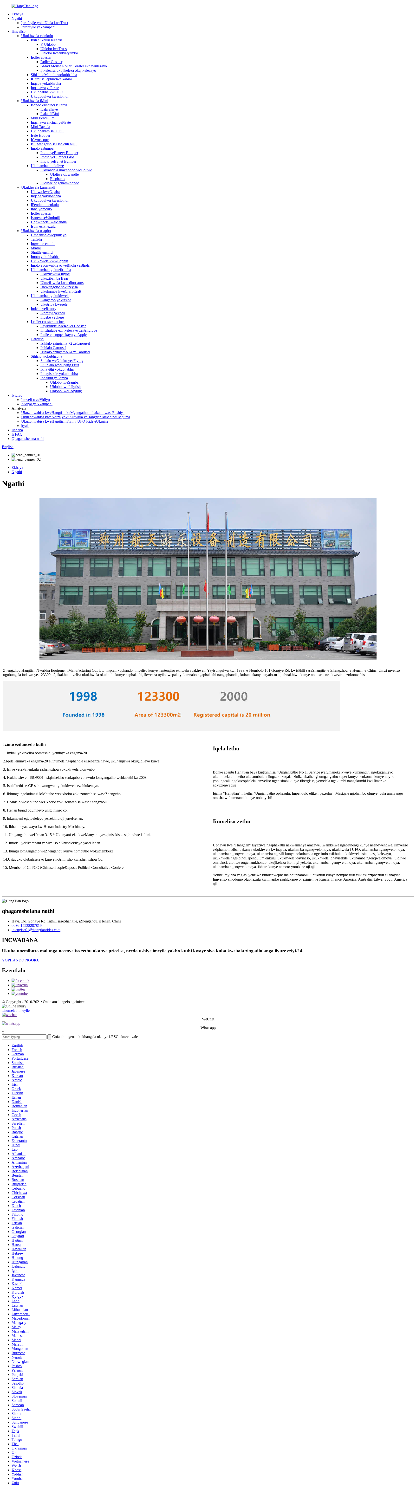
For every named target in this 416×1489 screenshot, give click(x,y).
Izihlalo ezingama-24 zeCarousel (65, 352)
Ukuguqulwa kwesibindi (49, 96)
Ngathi (17, 18)
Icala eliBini (49, 114)
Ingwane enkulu (43, 244)
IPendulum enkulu (45, 205)
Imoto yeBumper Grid (57, 157)
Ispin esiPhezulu (43, 226)
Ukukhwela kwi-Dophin (49, 261)
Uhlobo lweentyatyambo (59, 53)
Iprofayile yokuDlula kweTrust (44, 23)
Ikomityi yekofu (52, 313)
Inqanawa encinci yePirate (51, 122)
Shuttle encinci (42, 252)
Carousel (37, 339)
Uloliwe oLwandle (64, 174)
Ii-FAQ (17, 434)
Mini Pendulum (42, 118)
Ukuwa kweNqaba (45, 192)
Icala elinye (49, 109)
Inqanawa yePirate (45, 88)
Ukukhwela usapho (36, 231)
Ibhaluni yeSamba (54, 378)
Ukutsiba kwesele (53, 304)
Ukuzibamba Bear (54, 278)
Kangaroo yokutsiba (55, 300)
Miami (36, 248)
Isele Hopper (40, 135)
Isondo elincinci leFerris (49, 105)
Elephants (57, 179)
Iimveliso (19, 31)
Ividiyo (17, 395)
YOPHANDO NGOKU (21, 960)
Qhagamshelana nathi (28, 439)
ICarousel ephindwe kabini (51, 79)
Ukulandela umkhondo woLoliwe (66, 170)
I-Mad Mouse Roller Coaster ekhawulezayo (73, 66)
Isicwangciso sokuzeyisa (59, 287)
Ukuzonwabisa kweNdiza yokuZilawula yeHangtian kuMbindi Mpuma (75, 417)
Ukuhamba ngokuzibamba (51, 270)
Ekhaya (17, 14)
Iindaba (17, 430)
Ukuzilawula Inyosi (55, 274)
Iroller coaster (41, 57)
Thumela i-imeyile (16, 1010)
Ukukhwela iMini (34, 101)
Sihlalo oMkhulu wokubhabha (54, 75)
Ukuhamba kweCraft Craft (60, 291)
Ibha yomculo (41, 209)
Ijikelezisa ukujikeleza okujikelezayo (68, 70)
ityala (25, 426)
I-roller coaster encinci (48, 322)
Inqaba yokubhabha (46, 83)
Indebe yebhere (52, 317)
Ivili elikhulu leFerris (46, 40)
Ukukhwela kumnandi (38, 187)
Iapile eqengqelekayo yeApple (63, 335)
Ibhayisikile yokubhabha (59, 374)
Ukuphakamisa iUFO (47, 131)
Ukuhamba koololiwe (47, 166)
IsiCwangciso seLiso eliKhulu (54, 144)
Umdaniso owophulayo (48, 235)
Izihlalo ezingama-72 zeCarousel (65, 343)
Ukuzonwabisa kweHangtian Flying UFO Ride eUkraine (64, 421)
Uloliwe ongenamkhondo (59, 183)
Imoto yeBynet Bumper (58, 161)
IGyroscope (40, 140)
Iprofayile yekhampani (38, 27)
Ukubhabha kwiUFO (47, 92)
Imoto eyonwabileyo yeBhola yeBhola (60, 265)
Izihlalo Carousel (53, 348)
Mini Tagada (40, 127)
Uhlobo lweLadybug (66, 391)
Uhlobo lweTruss (53, 49)
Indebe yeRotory (43, 309)
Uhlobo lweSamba (64, 382)
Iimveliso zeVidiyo (35, 400)
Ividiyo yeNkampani (36, 404)
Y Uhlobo (48, 44)
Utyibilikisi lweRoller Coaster (63, 326)
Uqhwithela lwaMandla (49, 222)
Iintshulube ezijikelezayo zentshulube (68, 330)
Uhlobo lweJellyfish (65, 387)
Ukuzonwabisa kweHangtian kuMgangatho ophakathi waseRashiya (72, 413)
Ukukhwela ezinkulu (37, 36)
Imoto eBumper (43, 148)
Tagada (36, 239)
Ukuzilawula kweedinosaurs (62, 283)
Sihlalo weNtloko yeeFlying (61, 361)
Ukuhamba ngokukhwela (50, 296)
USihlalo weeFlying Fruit (59, 365)
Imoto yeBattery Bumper (59, 153)
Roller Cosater (51, 62)
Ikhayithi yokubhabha (57, 369)
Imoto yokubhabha (45, 257)
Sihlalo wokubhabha (46, 356)
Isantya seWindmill (45, 218)
